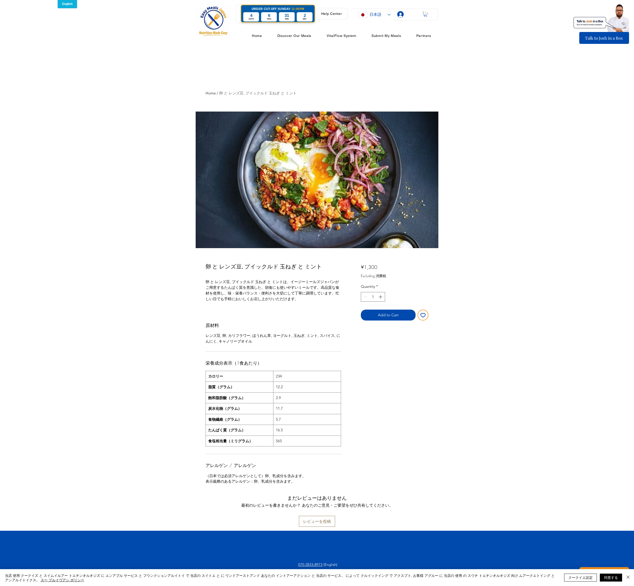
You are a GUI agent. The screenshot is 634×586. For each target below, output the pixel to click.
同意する (611, 577)
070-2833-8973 (310, 564)
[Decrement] (365, 296)
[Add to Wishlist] (423, 315)
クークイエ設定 (580, 577)
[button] (331, 14)
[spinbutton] (373, 296)
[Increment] (381, 296)
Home (211, 93)
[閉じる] (628, 577)
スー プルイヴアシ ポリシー (62, 579)
